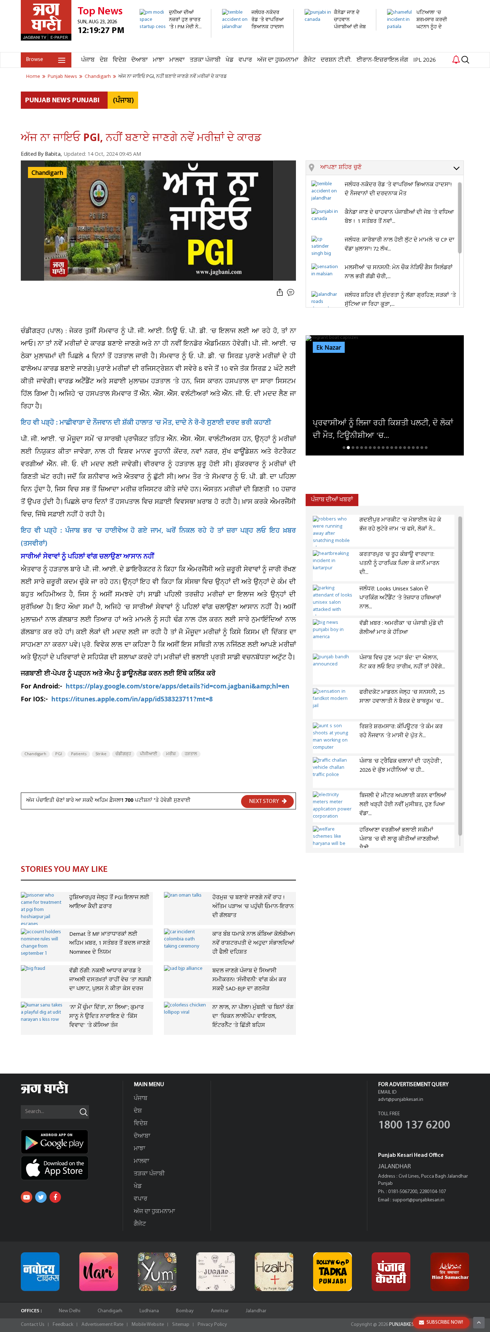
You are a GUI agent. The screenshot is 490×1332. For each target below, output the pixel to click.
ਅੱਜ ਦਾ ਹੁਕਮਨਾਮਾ (277, 60)
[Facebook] (55, 1197)
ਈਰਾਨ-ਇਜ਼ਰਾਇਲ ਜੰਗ (382, 60)
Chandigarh (35, 754)
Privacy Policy (212, 1324)
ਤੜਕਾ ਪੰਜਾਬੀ (205, 60)
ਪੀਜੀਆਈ (148, 754)
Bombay (185, 1311)
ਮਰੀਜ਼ (171, 754)
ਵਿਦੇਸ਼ (119, 60)
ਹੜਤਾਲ (191, 754)
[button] (391, 168)
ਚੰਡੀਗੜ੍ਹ (123, 754)
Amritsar (219, 1311)
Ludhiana (149, 1311)
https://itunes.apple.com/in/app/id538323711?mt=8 (132, 700)
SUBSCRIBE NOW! (445, 1322)
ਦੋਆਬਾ (139, 60)
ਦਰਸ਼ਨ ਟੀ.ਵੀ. (336, 60)
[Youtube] (26, 1197)
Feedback (63, 1324)
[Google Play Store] (72, 1142)
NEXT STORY (264, 801)
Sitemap (180, 1324)
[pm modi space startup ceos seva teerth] (171, 34)
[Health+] (274, 1271)
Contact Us (32, 1324)
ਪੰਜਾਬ (88, 60)
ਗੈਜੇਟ (309, 60)
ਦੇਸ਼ (104, 60)
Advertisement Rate (102, 1324)
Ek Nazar (328, 347)
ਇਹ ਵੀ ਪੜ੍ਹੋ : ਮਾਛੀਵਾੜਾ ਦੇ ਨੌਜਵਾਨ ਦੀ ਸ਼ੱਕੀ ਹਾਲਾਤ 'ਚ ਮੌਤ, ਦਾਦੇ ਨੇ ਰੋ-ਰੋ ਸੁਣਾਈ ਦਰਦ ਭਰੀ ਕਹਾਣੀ (146, 423)
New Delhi (69, 1311)
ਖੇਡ (230, 60)
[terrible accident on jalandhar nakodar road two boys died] (254, 48)
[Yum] (157, 1271)
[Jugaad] (215, 1271)
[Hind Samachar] (449, 1271)
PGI (58, 754)
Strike (101, 754)
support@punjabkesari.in (418, 1200)
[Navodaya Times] (40, 1271)
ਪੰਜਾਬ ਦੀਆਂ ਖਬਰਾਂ (332, 500)
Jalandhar (256, 1311)
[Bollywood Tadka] (332, 1271)
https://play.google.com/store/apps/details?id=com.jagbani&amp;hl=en (178, 687)
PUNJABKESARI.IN (408, 1324)
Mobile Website (148, 1324)
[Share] (280, 292)
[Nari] (98, 1271)
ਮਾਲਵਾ (177, 60)
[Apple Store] (72, 1168)
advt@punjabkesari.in (400, 1099)
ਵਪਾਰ (245, 60)
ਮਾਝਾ (158, 60)
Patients (78, 754)
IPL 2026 (424, 60)
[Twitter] (41, 1197)
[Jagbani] (54, 1092)
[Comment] (291, 292)
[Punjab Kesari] (391, 1271)
